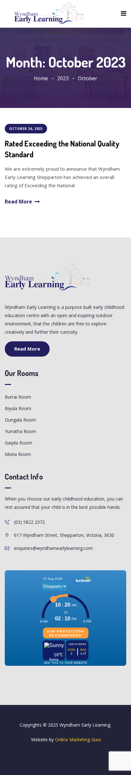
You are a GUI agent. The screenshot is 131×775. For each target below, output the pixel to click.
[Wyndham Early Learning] (49, 13)
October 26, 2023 (26, 128)
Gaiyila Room (18, 443)
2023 (63, 78)
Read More (18, 201)
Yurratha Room (20, 431)
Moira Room (18, 454)
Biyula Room (18, 408)
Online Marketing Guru (78, 739)
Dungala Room (20, 420)
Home (41, 78)
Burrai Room (18, 397)
